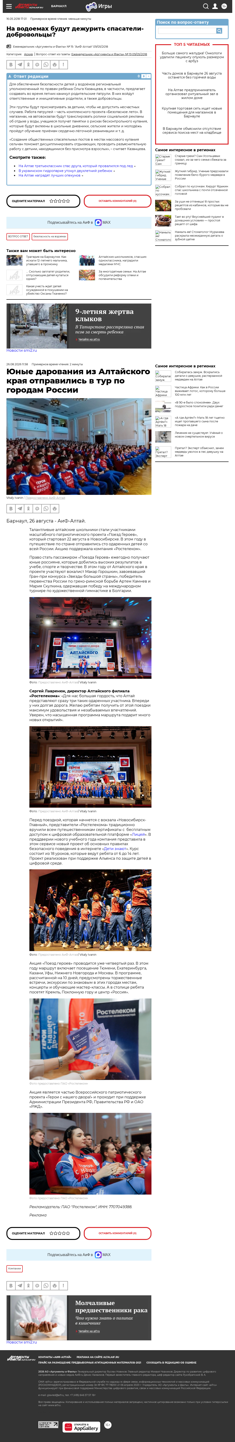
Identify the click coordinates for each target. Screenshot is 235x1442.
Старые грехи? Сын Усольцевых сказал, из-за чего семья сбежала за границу (200, 159)
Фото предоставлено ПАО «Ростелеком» (58, 1083)
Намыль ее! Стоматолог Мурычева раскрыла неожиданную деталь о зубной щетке (199, 235)
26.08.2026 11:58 (17, 364)
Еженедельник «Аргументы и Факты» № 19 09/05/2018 (109, 54)
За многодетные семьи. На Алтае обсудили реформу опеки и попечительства (122, 275)
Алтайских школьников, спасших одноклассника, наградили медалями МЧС (122, 260)
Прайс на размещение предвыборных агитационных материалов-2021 (89, 1362)
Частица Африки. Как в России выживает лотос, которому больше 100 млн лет (200, 391)
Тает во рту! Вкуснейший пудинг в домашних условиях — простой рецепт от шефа (199, 220)
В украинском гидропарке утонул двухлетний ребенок (65, 171)
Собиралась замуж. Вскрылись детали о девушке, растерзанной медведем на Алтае (198, 375)
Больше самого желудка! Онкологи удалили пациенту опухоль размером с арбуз (192, 57)
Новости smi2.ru (21, 350)
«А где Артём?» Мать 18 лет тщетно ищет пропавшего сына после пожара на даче (200, 421)
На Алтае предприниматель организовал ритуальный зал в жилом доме (191, 94)
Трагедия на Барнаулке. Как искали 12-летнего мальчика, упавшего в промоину (46, 260)
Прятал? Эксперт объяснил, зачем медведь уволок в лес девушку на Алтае (199, 451)
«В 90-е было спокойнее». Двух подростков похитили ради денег (199, 404)
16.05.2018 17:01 (16, 18)
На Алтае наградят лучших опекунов (50, 175)
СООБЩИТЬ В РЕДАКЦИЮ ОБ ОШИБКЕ (171, 1362)
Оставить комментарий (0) (118, 201)
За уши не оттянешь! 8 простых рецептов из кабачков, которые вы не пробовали (201, 205)
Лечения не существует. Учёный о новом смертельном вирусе (199, 434)
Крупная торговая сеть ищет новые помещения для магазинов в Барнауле (192, 112)
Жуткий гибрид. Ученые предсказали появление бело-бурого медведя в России (201, 174)
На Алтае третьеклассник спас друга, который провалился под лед (76, 166)
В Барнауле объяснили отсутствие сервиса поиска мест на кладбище (191, 131)
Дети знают (115, 849)
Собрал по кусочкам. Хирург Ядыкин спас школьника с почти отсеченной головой (201, 190)
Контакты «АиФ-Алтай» (54, 1357)
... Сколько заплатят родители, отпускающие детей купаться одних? (48, 275)
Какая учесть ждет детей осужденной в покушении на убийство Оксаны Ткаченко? (47, 289)
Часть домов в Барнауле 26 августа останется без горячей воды (192, 75)
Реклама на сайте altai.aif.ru (98, 1357)
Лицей (138, 834)
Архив (28, 54)
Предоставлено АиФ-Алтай (45, 497)
